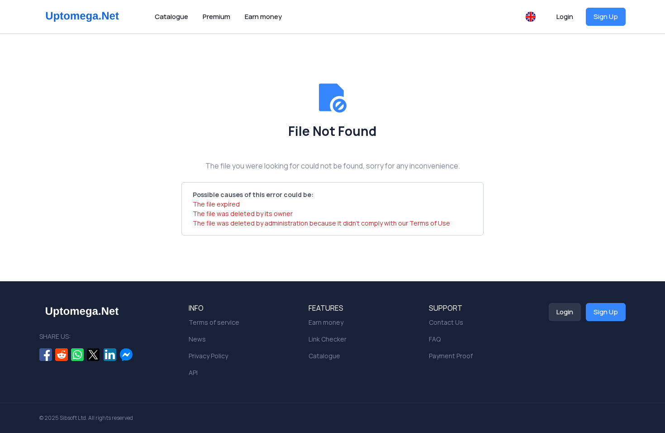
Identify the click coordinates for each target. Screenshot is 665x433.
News (197, 339)
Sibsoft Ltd (73, 418)
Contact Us (446, 322)
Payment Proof (451, 355)
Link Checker (328, 339)
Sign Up (606, 16)
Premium (216, 16)
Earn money (263, 16)
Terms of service (214, 322)
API (193, 372)
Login (564, 16)
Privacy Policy (208, 355)
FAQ (435, 339)
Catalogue (171, 16)
